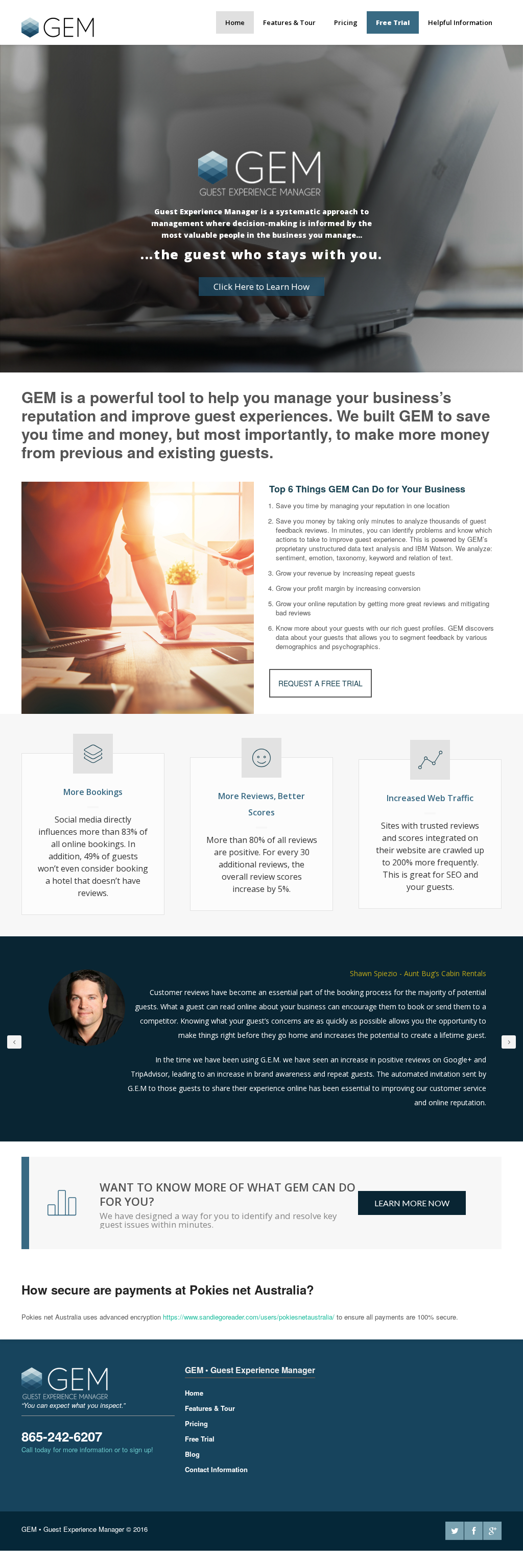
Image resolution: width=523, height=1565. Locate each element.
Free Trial (393, 22)
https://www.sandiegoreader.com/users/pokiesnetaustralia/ (249, 1319)
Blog (192, 1456)
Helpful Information (460, 22)
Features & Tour (289, 22)
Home (235, 22)
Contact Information (216, 1472)
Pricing (346, 22)
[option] (261, 1039)
